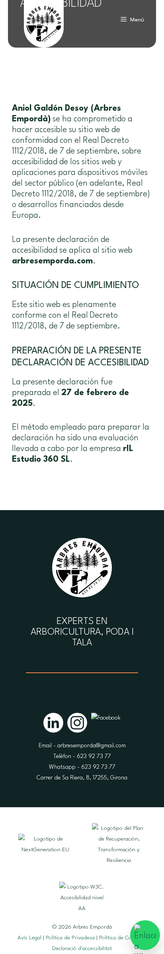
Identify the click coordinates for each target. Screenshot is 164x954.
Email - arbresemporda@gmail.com (82, 746)
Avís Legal (29, 938)
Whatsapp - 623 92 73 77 (82, 767)
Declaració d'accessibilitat (82, 948)
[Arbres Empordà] (44, 30)
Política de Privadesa (70, 938)
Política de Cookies (121, 938)
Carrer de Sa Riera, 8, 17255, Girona (82, 778)
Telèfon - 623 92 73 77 (82, 757)
